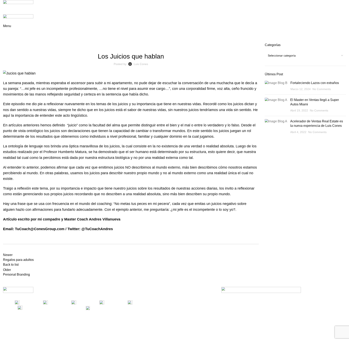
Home (6, 40)
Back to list (11, 264)
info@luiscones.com (119, 308)
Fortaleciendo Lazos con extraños (314, 83)
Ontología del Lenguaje (144, 45)
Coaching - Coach (25, 40)
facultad (99, 125)
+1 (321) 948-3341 (50, 308)
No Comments (321, 89)
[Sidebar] (5, 336)
